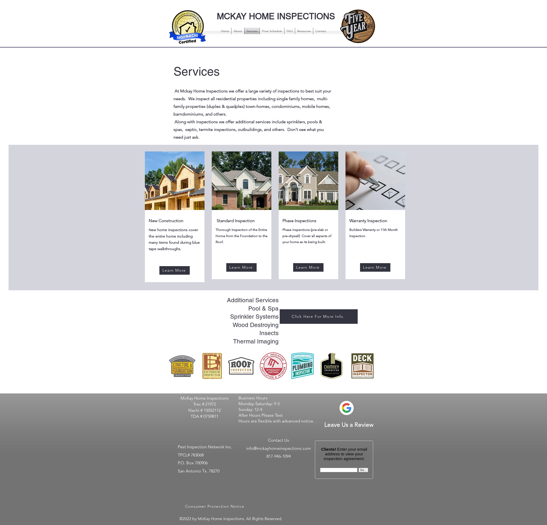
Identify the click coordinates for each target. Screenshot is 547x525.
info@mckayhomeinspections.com (278, 448)
